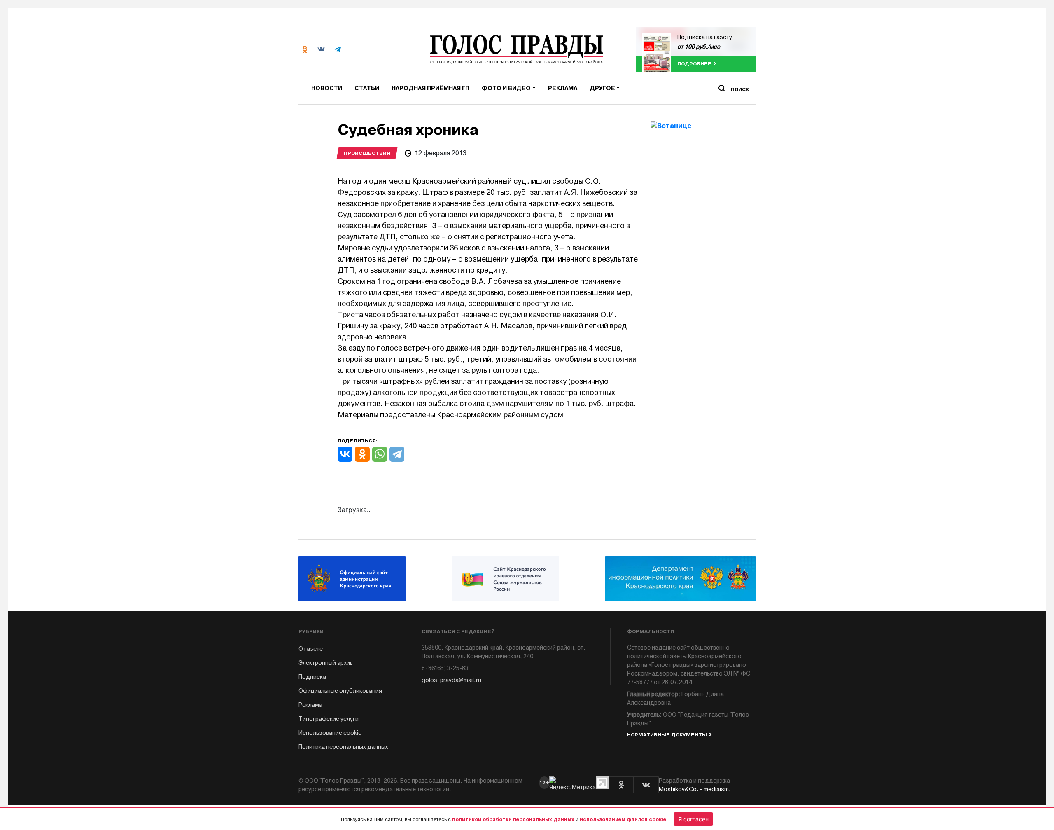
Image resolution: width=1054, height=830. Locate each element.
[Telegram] (396, 454)
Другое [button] (602, 88)
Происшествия (367, 153)
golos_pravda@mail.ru (451, 680)
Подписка (312, 676)
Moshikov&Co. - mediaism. (695, 789)
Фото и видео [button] (506, 88)
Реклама (562, 88)
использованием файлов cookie (623, 819)
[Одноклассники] (362, 454)
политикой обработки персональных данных (513, 819)
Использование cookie (329, 732)
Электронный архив (325, 662)
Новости (326, 88)
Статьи (366, 88)
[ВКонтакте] (345, 454)
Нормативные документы (667, 735)
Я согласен (693, 819)
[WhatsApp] (379, 454)
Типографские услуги (328, 718)
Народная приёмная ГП (430, 88)
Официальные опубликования (340, 690)
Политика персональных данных (343, 747)
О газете (310, 648)
